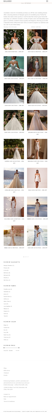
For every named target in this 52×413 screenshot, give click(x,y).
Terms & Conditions (9, 401)
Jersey (5, 294)
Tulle (5, 316)
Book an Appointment (10, 396)
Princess (6, 268)
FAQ (5, 399)
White (5, 339)
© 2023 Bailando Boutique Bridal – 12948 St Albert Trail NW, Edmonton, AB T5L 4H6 (25, 411)
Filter (17, 350)
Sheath (5, 277)
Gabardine (6, 291)
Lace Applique (7, 306)
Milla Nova (7, 370)
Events (5, 375)
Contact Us (7, 394)
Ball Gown (6, 272)
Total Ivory (6, 337)
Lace (5, 303)
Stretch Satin (7, 296)
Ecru (5, 330)
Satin (5, 313)
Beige (5, 325)
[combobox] (39, 27)
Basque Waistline (8, 265)
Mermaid (6, 275)
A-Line (5, 270)
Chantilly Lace (7, 289)
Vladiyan (6, 373)
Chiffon (5, 299)
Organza (6, 311)
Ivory (5, 332)
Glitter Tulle (6, 301)
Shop (5, 368)
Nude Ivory (6, 334)
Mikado (5, 308)
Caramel (6, 327)
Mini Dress (6, 280)
